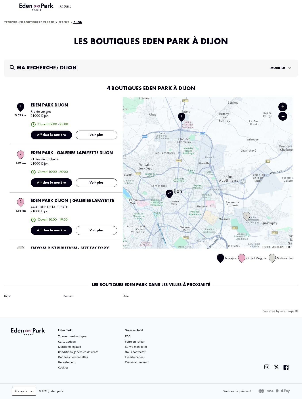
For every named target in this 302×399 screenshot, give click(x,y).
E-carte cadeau (135, 357)
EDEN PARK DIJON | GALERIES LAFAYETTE (72, 201)
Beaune (68, 296)
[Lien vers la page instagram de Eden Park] (267, 367)
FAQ (127, 336)
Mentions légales (69, 346)
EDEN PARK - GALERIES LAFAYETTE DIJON (72, 153)
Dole (126, 296)
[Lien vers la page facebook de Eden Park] (286, 367)
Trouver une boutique (72, 336)
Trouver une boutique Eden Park (29, 22)
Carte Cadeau (67, 341)
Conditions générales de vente (78, 352)
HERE (288, 247)
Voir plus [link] (96, 135)
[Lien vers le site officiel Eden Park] (36, 7)
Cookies (63, 367)
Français (21, 391)
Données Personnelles (73, 357)
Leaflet (266, 247)
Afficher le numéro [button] (51, 135)
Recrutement (67, 362)
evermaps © (289, 311)
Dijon (7, 296)
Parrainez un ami (136, 362)
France (64, 22)
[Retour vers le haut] (285, 351)
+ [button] (282, 107)
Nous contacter (135, 352)
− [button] (283, 116)
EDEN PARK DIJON (49, 105)
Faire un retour (135, 341)
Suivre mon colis (136, 346)
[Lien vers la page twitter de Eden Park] (276, 367)
